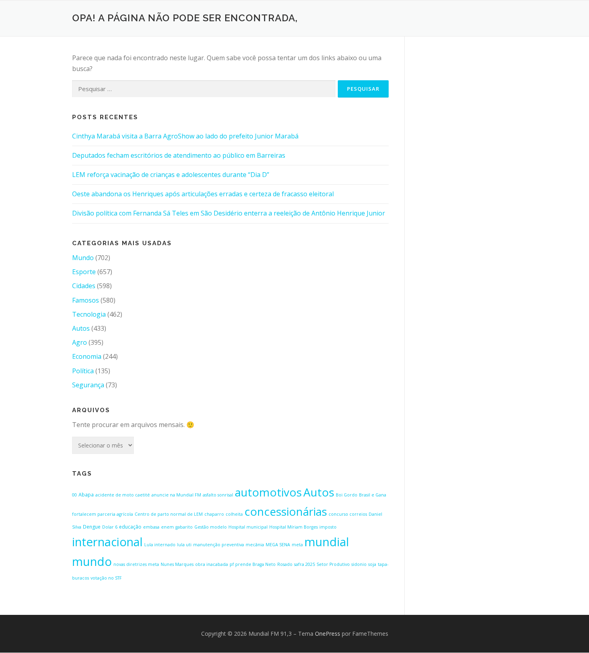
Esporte (84, 271)
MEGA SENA (278, 544)
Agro (79, 342)
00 (74, 495)
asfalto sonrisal (218, 495)
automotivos (268, 492)
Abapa (86, 494)
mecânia (255, 544)
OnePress (327, 633)
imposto (328, 527)
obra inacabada (211, 564)
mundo (92, 561)
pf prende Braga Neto (253, 564)
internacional (107, 542)
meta (297, 544)
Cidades (83, 285)
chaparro (214, 514)
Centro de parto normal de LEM (169, 514)
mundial (327, 542)
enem (167, 527)
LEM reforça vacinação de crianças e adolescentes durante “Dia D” (170, 174)
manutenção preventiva (218, 544)
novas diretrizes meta (136, 564)
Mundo (83, 257)
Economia (86, 356)
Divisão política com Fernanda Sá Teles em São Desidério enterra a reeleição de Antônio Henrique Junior (228, 213)
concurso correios (348, 514)
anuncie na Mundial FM (176, 495)
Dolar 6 (109, 527)
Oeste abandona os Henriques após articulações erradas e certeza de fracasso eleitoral (203, 193)
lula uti (184, 544)
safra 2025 (304, 564)
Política (83, 370)
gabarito (184, 527)
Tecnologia (89, 314)
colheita (234, 514)
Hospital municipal (248, 527)
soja (372, 564)
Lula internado (159, 544)
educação (130, 526)
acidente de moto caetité (122, 495)
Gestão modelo (210, 527)
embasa (151, 527)
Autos (81, 328)
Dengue (92, 526)
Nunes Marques (177, 564)
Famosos (85, 300)
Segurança (88, 384)
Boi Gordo (346, 495)
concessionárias (285, 511)
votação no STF (106, 578)
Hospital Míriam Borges (293, 527)
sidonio (359, 564)
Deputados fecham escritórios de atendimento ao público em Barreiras (178, 155)
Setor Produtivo (333, 564)
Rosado (284, 564)
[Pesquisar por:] (203, 89)
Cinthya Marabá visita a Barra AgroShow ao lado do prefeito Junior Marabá (185, 136)
